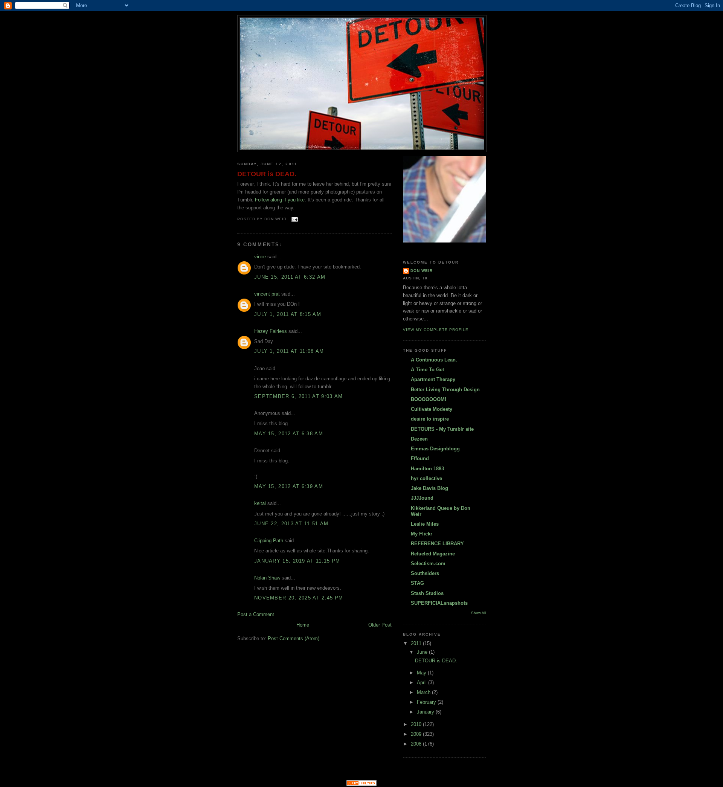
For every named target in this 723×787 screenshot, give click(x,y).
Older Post (380, 625)
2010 (417, 724)
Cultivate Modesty (431, 409)
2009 (417, 734)
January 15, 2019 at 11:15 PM (297, 561)
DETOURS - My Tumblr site (442, 429)
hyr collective (426, 478)
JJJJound (422, 498)
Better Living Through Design (445, 389)
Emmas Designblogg (435, 448)
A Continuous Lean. (434, 360)
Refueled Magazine (433, 554)
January (426, 712)
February (427, 702)
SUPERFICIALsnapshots (439, 603)
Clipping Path (268, 540)
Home (302, 625)
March (424, 692)
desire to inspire (430, 419)
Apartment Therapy (433, 379)
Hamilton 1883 (427, 468)
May (422, 673)
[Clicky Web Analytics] (361, 784)
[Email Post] (294, 219)
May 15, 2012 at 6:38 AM (288, 433)
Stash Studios (427, 593)
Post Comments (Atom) (293, 638)
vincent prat (267, 294)
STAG (417, 583)
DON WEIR (421, 270)
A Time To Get (427, 369)
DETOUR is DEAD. (266, 174)
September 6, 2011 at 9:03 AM (298, 396)
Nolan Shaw (267, 578)
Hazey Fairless (270, 331)
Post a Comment (255, 614)
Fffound (420, 458)
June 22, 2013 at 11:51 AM (291, 523)
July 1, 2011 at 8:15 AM (287, 314)
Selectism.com (428, 563)
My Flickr (421, 534)
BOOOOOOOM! (428, 399)
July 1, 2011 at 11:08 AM (289, 351)
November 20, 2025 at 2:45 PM (298, 598)
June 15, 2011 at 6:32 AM (289, 277)
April (422, 682)
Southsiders (425, 573)
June (423, 652)
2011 (417, 643)
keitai (260, 503)
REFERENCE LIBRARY (437, 543)
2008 (417, 744)
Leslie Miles (425, 524)
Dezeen (419, 439)
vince (260, 256)
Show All (478, 613)
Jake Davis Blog (429, 488)
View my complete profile (435, 330)
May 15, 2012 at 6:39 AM (288, 486)
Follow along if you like (280, 200)
